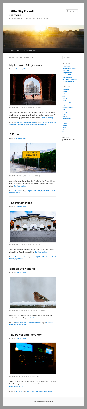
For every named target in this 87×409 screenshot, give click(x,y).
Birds (21, 323)
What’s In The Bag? (30, 50)
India (35, 124)
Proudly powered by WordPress (43, 402)
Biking (64, 98)
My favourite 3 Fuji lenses (25, 65)
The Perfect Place (20, 203)
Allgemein (65, 89)
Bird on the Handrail (22, 269)
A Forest (14, 134)
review (11, 325)
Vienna (64, 132)
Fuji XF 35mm (30, 124)
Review (34, 122)
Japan (40, 124)
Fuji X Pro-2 (31, 191)
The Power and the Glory (25, 334)
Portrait (64, 123)
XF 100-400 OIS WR (20, 325)
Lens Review (27, 122)
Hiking (64, 112)
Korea (44, 124)
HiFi (16, 391)
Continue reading (48, 117)
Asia (21, 122)
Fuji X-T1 (37, 191)
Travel (17, 191)
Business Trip (22, 257)
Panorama (65, 121)
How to (64, 116)
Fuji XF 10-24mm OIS (47, 191)
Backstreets (66, 66)
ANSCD (64, 92)
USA (20, 191)
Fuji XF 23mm (21, 124)
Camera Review (67, 107)
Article (17, 122)
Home (11, 50)
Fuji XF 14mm (49, 122)
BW (63, 105)
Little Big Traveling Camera (23, 13)
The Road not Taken (69, 68)
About (18, 50)
